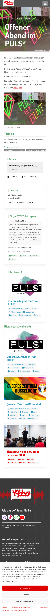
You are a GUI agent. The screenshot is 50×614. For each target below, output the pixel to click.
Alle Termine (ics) (31, 177)
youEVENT (9, 18)
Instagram (17, 87)
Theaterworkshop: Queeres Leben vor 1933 (23, 453)
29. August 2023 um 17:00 (14, 150)
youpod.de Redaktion (18, 221)
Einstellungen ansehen (25, 601)
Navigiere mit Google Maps (20, 202)
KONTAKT (5, 528)
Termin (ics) (14, 177)
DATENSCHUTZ (18, 525)
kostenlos (35, 256)
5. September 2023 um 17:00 (37, 150)
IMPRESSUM (6, 525)
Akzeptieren (25, 588)
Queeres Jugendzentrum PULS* (23, 302)
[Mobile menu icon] (45, 3)
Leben (27, 18)
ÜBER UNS (29, 525)
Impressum (44, 607)
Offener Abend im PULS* (20, 35)
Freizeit (19, 18)
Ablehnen (25, 595)
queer (13, 259)
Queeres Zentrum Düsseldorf (24, 404)
